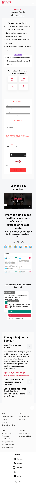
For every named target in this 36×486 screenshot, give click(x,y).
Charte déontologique (8, 425)
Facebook (19, 459)
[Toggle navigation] (33, 3)
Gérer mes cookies (7, 447)
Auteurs (4, 422)
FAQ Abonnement (24, 416)
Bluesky (19, 463)
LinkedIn (19, 472)
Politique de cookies (8, 442)
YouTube (19, 476)
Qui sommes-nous (7, 416)
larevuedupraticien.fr (25, 436)
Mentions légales (7, 433)
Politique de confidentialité (6, 437)
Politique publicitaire (8, 445)
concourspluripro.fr (25, 433)
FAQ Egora (22, 419)
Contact (4, 419)
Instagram (19, 467)
